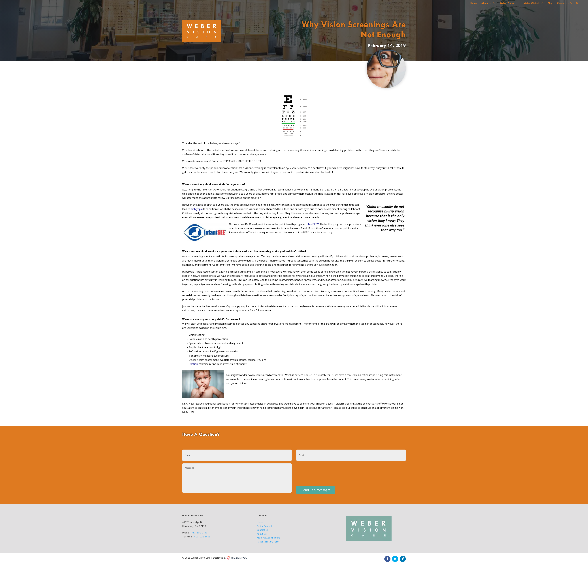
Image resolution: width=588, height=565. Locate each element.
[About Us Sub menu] (494, 3)
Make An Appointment (268, 537)
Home (473, 3)
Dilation (193, 364)
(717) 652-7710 (199, 532)
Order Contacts (265, 525)
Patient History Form (268, 541)
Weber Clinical (531, 3)
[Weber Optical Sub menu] (518, 3)
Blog (550, 3)
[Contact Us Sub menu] (571, 3)
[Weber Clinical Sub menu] (542, 3)
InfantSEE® (312, 224)
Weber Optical (507, 3)
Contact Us (563, 3)
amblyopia (197, 209)
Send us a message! (316, 490)
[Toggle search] (577, 3)
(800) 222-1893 (202, 536)
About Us (486, 3)
